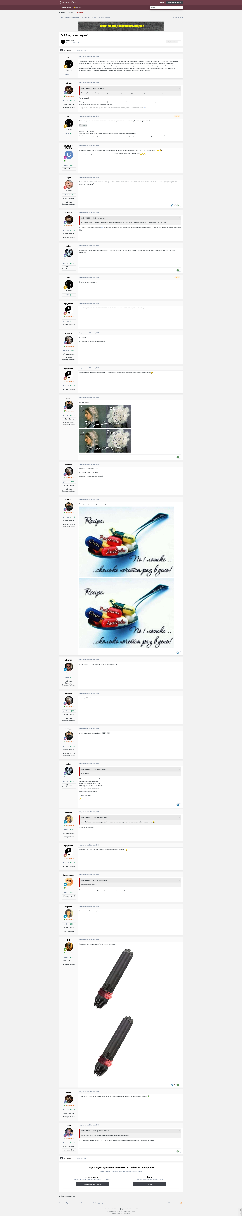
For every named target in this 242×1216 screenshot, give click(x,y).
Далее (69, 50)
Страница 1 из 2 (82, 50)
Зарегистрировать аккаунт (92, 1184)
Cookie (136, 1209)
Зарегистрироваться (174, 2)
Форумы (62, 12)
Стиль (106, 1209)
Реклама (78, 7)
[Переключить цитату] (82, 88)
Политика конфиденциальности (121, 1209)
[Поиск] (181, 7)
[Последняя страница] (73, 50)
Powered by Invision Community (121, 1213)
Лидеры (70, 12)
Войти (161, 2)
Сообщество (66, 7)
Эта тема (173, 7)
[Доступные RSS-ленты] (181, 1203)
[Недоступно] (105, 416)
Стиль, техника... (83, 43)
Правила (80, 12)
